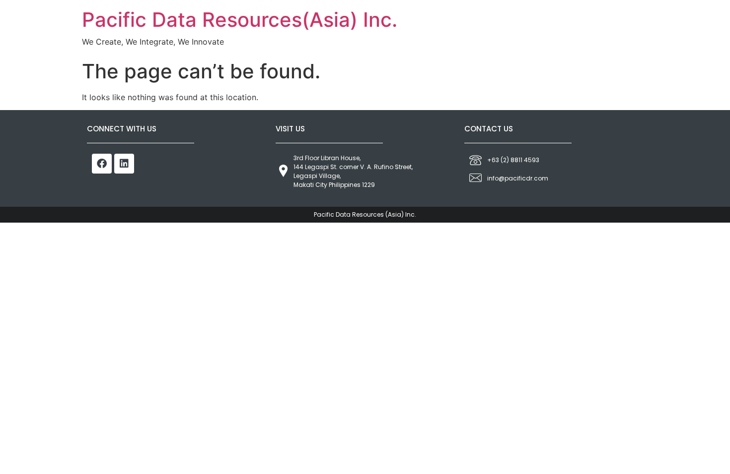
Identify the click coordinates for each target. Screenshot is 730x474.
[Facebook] (102, 164)
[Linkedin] (124, 164)
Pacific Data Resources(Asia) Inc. (239, 19)
